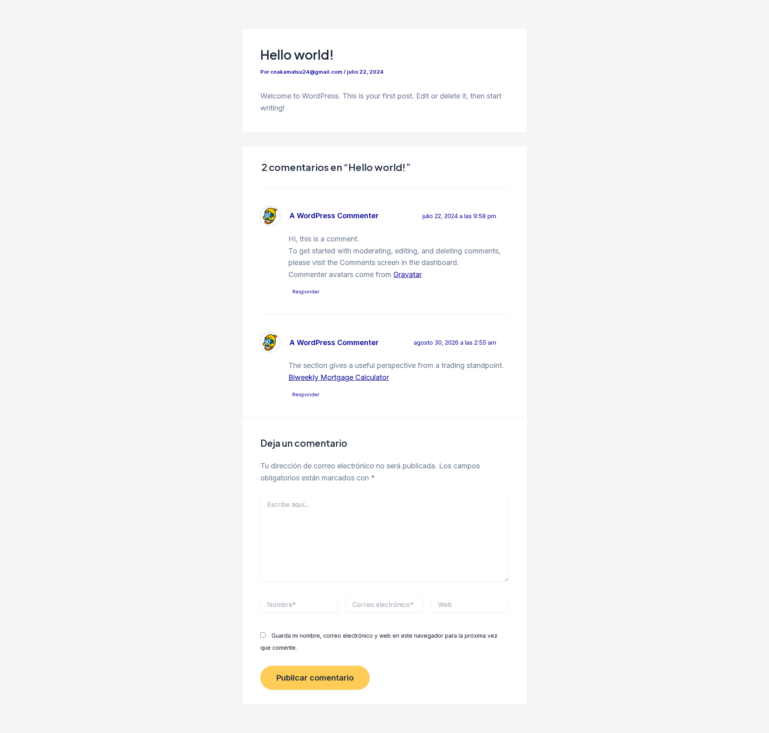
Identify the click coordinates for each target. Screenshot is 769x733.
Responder (306, 291)
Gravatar (407, 274)
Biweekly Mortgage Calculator (338, 377)
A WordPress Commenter (334, 215)
